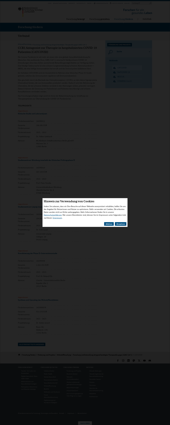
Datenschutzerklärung (53, 215)
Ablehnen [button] (109, 224)
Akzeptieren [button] (120, 224)
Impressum (57, 218)
